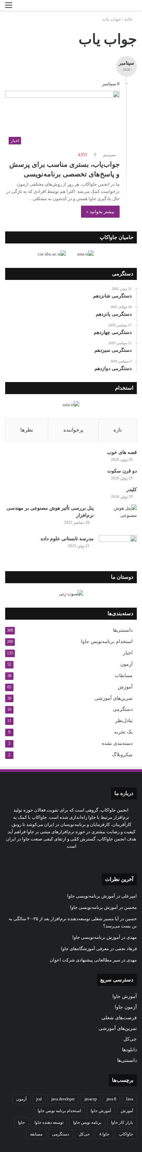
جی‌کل (130, 1039)
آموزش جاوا (124, 996)
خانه (128, 19)
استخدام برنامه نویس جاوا (59, 1110)
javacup (90, 1099)
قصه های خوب (122, 452)
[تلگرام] (67, 859)
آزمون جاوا (126, 1007)
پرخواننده (73, 430)
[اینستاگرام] (75, 859)
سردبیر (109, 154)
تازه (117, 430)
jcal (39, 1099)
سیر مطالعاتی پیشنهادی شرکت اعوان (85, 960)
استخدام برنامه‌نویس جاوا (107, 641)
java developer (63, 1099)
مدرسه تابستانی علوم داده (67, 538)
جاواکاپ (126, 1134)
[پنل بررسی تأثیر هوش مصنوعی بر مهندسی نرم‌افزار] (118, 517)
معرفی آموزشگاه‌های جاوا (85, 948)
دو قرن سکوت (122, 471)
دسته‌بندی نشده (117, 743)
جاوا (21, 1122)
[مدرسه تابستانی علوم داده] (118, 548)
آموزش (125, 686)
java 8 (111, 1099)
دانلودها (129, 1049)
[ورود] (20, 7)
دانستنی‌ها (123, 630)
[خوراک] (58, 859)
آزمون (126, 664)
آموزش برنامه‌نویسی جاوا (91, 896)
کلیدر (131, 489)
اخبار (128, 652)
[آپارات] (50, 859)
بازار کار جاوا (122, 1122)
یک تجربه (123, 732)
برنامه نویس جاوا (87, 1122)
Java (129, 1099)
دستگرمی (123, 709)
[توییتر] (92, 859)
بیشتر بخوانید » (100, 211)
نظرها (26, 430)
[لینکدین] (83, 859)
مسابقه (36, 1134)
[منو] (8, 7)
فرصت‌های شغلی (119, 1017)
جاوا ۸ (104, 1134)
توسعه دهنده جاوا (48, 1122)
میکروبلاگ (122, 754)
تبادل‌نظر (124, 720)
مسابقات (124, 675)
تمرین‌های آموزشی (113, 698)
